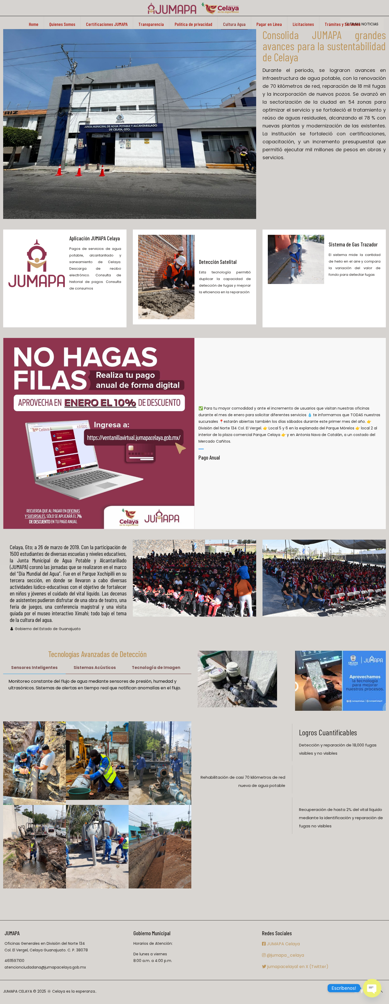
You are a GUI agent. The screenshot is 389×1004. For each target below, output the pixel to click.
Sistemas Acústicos (95, 667)
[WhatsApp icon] (356, 991)
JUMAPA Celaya (283, 944)
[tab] (34, 667)
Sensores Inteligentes (34, 667)
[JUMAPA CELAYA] (193, 8)
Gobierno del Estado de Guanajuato (48, 628)
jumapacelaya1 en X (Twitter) (297, 967)
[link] (129, 124)
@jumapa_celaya (285, 955)
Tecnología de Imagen (156, 667)
